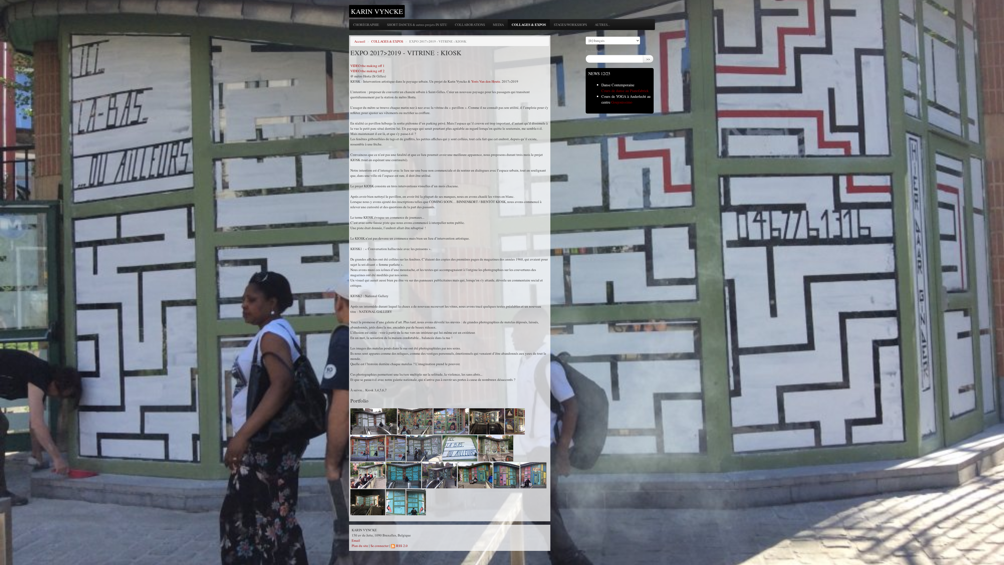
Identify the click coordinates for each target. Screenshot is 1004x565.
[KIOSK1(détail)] (451, 421)
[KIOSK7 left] (396, 502)
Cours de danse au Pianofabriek (625, 90)
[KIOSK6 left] (506, 475)
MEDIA (498, 24)
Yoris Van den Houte (485, 81)
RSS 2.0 (401, 545)
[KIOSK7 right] (416, 502)
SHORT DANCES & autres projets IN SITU (417, 24)
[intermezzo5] (403, 475)
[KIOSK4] (495, 448)
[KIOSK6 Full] (475, 475)
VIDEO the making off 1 (367, 65)
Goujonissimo (621, 102)
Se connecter (379, 545)
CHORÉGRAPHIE (366, 24)
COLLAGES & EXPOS (529, 24)
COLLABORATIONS (470, 24)
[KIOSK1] (415, 421)
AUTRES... (602, 24)
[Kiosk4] (367, 475)
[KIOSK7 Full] (367, 502)
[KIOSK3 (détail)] (396, 448)
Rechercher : (595, 51)
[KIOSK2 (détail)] (515, 421)
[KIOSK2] (486, 421)
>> (648, 58)
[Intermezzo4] (424, 448)
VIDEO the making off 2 (367, 71)
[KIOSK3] (367, 448)
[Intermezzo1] (373, 421)
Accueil (359, 41)
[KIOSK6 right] (533, 475)
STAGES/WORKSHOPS (570, 24)
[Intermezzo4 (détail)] (459, 448)
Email (356, 540)
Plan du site (360, 545)
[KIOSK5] (439, 475)
